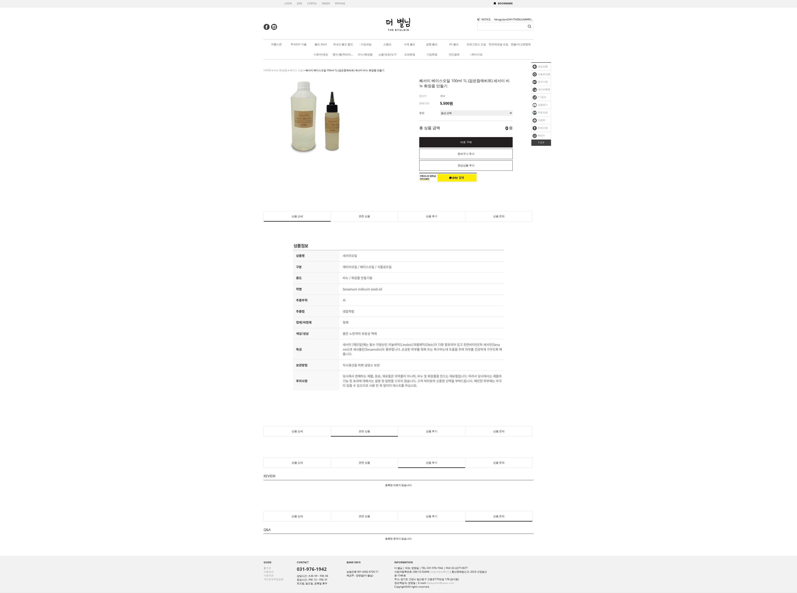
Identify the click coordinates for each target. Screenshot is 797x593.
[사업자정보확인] (439, 571)
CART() (312, 3)
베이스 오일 (296, 70)
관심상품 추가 (466, 165)
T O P (541, 142)
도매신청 (542, 128)
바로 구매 (466, 142)
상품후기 (542, 105)
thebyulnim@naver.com (440, 583)
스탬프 (387, 44)
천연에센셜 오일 (498, 44)
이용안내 (269, 571)
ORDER (326, 3)
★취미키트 (476, 54)
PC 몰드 (454, 44)
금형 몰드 (432, 44)
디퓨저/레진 (321, 54)
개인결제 (454, 54)
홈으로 (267, 568)
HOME (267, 70)
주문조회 (542, 112)
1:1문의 (541, 97)
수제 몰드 (409, 44)
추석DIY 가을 (299, 44)
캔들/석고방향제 (521, 44)
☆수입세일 (365, 44)
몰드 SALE (321, 44)
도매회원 (409, 54)
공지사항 (542, 81)
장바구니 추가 (466, 153)
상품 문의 (499, 216)
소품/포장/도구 (387, 54)
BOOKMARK (505, 3)
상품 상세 (297, 216)
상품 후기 (431, 216)
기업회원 (432, 54)
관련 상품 (364, 216)
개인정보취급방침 (274, 579)
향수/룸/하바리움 (343, 54)
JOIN (299, 3)
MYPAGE (340, 3)
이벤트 (541, 120)
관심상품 (542, 66)
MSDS (541, 135)
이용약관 (269, 575)
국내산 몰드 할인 (343, 44)
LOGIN (288, 3)
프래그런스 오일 (476, 44)
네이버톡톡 (543, 89)
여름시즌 (276, 44)
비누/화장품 (365, 54)
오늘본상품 (543, 74)
